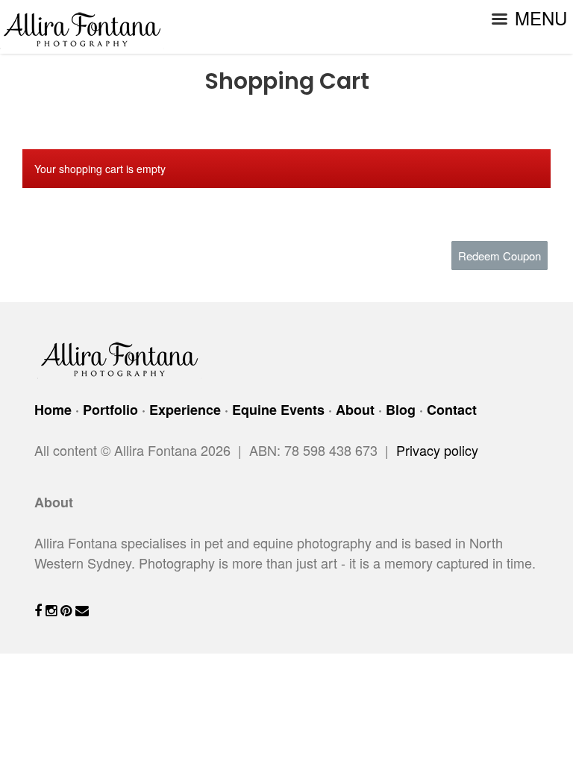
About (355, 409)
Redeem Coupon (499, 255)
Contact (452, 409)
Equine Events (278, 409)
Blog (401, 409)
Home (53, 409)
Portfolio (110, 409)
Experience (185, 409)
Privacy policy (437, 450)
